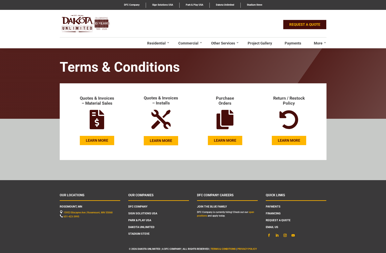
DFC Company (132, 4)
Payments (293, 43)
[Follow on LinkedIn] (277, 235)
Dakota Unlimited (225, 4)
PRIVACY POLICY (247, 249)
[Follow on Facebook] (269, 235)
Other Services (223, 43)
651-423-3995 (71, 216)
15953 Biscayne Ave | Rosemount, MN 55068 (88, 212)
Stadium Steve (254, 4)
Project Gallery (260, 43)
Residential (156, 43)
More (318, 43)
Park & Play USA (194, 4)
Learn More (97, 140)
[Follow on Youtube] (293, 235)
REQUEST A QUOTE (304, 24)
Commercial (188, 43)
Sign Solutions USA (162, 4)
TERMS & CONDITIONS (223, 249)
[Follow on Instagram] (285, 235)
